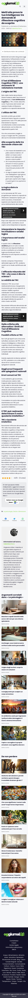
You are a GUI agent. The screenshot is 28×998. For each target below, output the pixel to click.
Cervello (19, 962)
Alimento (21, 955)
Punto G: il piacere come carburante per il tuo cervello (11, 828)
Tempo (14, 981)
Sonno (22, 977)
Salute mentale (8, 977)
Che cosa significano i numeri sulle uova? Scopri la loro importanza (13, 803)
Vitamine (14, 983)
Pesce (23, 972)
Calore (23, 959)
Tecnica (19, 979)
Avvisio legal (13, 945)
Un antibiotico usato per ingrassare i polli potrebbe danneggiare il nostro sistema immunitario (13, 718)
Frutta (19, 970)
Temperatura (6, 981)
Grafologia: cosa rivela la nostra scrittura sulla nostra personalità (12, 644)
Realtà (18, 975)
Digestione (7, 968)
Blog (18, 959)
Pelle (18, 972)
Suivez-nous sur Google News (14, 501)
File (11, 970)
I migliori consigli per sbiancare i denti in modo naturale (12, 901)
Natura (14, 972)
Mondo (8, 972)
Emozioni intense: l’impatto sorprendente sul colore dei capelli (13, 876)
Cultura (12, 966)
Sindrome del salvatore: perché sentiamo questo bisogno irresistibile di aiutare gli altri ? (12, 778)
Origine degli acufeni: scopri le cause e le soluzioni (12, 669)
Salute (23, 975)
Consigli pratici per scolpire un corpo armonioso (12, 693)
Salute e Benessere (19, 511)
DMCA (14, 949)
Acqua (5, 955)
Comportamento (8, 964)
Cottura (6, 966)
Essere (14, 968)
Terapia (19, 981)
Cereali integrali (11, 962)
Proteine (13, 975)
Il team (14, 943)
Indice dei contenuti (14, 51)
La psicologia (8, 511)
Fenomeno (5, 970)
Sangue (16, 977)
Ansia (6, 957)
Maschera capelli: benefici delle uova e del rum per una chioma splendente (12, 619)
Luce (4, 972)
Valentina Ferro (9, 544)
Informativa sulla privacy (14, 947)
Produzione (5, 975)
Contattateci (14, 941)
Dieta (22, 966)
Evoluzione (20, 968)
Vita (24, 981)
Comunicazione (20, 964)
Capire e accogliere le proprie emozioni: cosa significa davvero (12, 744)
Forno (14, 970)
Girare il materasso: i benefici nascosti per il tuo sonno (11, 852)
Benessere (19, 957)
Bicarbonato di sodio (9, 959)
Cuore (18, 966)
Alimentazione (13, 955)
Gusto (24, 970)
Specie (8, 979)
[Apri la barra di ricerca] (20, 6)
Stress (13, 979)
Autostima (12, 957)
